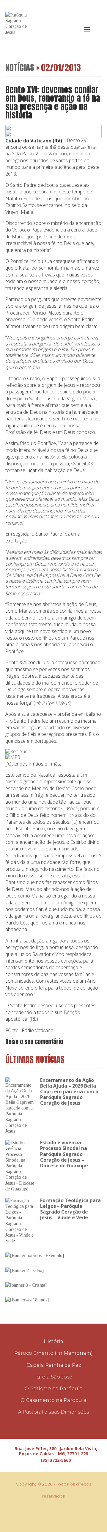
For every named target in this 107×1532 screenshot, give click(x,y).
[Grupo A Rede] (56, 1514)
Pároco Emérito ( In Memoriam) (53, 1353)
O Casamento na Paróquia (53, 1400)
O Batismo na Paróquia (54, 1388)
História (53, 1341)
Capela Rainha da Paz (53, 1365)
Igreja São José (53, 1377)
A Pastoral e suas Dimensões (53, 1412)
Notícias (19, 67)
